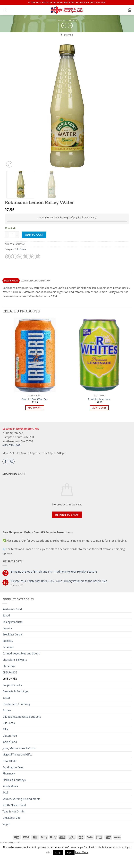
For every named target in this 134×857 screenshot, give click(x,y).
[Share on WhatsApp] (8, 256)
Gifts (5, 729)
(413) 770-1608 (11, 445)
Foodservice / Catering (16, 704)
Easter (6, 697)
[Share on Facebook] (14, 256)
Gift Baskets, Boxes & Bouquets (21, 716)
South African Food (14, 805)
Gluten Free (9, 735)
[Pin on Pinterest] (31, 256)
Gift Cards (8, 723)
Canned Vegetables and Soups (21, 653)
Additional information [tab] (36, 280)
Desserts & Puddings (15, 691)
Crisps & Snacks (12, 685)
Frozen (6, 710)
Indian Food (9, 742)
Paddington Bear (12, 767)
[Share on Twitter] (19, 256)
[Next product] (63, 25)
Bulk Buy (7, 641)
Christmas (8, 666)
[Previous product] (70, 25)
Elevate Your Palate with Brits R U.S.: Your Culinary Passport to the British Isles (59, 581)
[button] (4, 10)
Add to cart (34, 234)
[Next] (123, 106)
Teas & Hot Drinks (13, 811)
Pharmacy (8, 773)
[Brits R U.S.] (67, 10)
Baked (6, 615)
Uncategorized (11, 818)
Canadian (8, 647)
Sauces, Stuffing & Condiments (21, 799)
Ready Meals (10, 786)
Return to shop (67, 514)
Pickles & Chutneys (14, 780)
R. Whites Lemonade (99, 399)
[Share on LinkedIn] (37, 256)
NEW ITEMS (9, 761)
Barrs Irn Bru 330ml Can (35, 399)
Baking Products (12, 622)
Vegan (6, 824)
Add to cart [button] (35, 408)
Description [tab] (11, 280)
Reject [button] (70, 852)
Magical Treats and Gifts (17, 754)
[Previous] (11, 106)
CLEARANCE (9, 672)
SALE (5, 792)
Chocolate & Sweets (14, 659)
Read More (81, 852)
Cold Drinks (71, 20)
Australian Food (12, 609)
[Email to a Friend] (25, 256)
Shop (59, 20)
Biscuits (7, 628)
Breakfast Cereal (12, 634)
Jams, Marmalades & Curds (19, 748)
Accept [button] (58, 852)
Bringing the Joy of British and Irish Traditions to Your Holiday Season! (54, 571)
